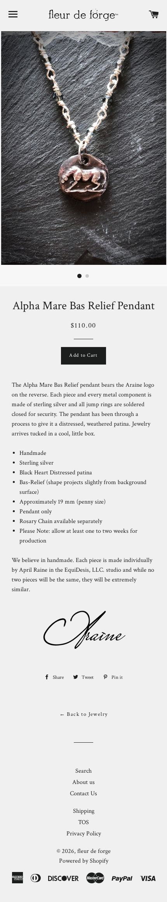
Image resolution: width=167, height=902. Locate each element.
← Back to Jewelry (83, 714)
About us (83, 782)
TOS (83, 822)
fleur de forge (94, 851)
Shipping (83, 811)
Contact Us (83, 793)
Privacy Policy (83, 834)
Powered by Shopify (83, 861)
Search (83, 771)
